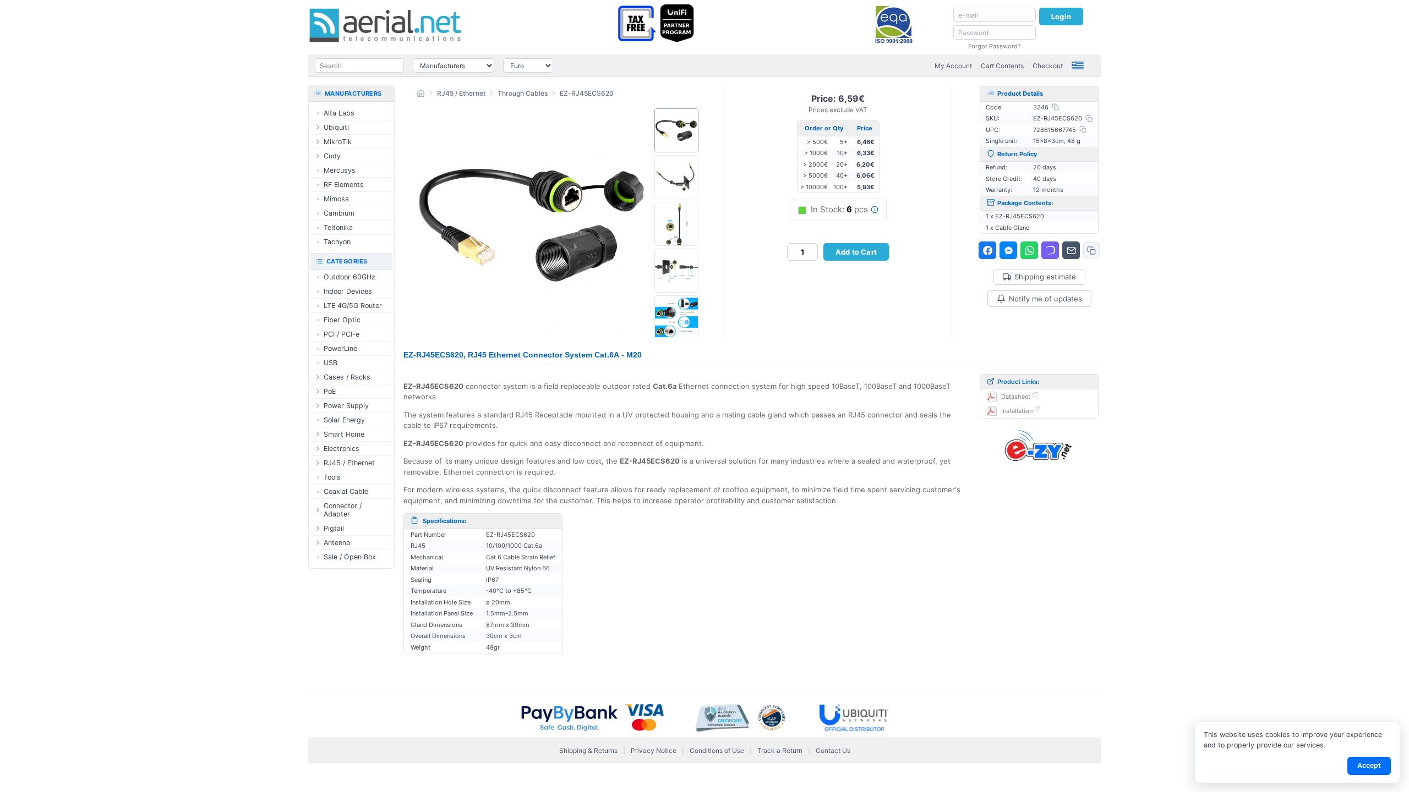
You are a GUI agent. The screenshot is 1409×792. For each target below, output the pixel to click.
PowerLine (340, 348)
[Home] (421, 95)
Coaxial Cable (346, 491)
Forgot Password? (994, 46)
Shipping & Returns (588, 750)
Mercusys (340, 170)
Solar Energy (344, 420)
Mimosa (336, 199)
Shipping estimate (1045, 276)
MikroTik (338, 142)
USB (330, 363)
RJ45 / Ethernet (461, 93)
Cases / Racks (347, 377)
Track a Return (779, 750)
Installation (1017, 411)
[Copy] (1055, 107)
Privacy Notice (653, 750)
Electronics (341, 448)
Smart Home (344, 434)
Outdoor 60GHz (349, 277)
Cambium (339, 213)
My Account (953, 66)
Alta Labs (339, 113)
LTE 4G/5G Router (353, 305)
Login (1061, 16)
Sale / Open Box (350, 557)
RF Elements (344, 184)
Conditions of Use (717, 750)
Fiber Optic (342, 320)
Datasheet (1015, 396)
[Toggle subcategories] (317, 127)
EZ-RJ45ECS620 (587, 93)
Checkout (1048, 66)
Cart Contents (1002, 66)
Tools (332, 477)
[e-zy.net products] (1039, 444)
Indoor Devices (348, 291)
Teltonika (338, 227)
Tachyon (337, 242)
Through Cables (523, 93)
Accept (1369, 765)
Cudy (332, 156)
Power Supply (346, 406)
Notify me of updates (1045, 298)
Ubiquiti (336, 127)
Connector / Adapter (343, 510)
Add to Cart (856, 252)
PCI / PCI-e (341, 334)
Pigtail (334, 528)
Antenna (337, 542)
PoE (330, 391)
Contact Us (833, 750)
